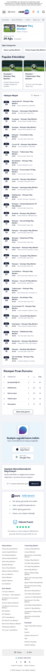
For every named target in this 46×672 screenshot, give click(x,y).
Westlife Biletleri (7, 565)
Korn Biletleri (6, 584)
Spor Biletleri (6, 588)
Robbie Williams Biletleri (10, 571)
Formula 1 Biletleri (8, 592)
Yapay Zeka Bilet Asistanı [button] (33, 626)
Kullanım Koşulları (31, 642)
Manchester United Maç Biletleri (33, 556)
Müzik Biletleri (7, 546)
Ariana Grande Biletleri (10, 549)
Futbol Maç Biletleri (31, 546)
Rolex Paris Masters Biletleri (11, 624)
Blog (26, 629)
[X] (21, 662)
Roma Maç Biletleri (31, 570)
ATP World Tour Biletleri (10, 620)
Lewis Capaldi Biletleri (9, 552)
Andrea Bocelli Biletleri (10, 558)
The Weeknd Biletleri (9, 555)
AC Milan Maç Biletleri (32, 563)
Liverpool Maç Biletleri (32, 549)
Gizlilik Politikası (30, 645)
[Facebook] (16, 662)
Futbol (28, 20)
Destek (27, 632)
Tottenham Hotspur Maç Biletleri (33, 612)
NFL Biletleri (6, 611)
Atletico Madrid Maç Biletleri (32, 573)
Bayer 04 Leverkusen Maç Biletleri (33, 578)
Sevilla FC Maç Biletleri (32, 608)
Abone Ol (35, 484)
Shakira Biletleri (7, 581)
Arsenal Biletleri (30, 552)
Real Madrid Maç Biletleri (33, 605)
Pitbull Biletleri (7, 577)
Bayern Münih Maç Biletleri (34, 583)
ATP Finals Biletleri (8, 617)
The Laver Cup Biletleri (10, 630)
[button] (38, 12)
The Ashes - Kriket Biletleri (11, 595)
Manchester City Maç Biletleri (32, 601)
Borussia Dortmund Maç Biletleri (33, 586)
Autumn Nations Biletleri (10, 603)
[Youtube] (25, 662)
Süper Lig (36, 20)
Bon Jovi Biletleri (7, 574)
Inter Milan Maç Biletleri (33, 594)
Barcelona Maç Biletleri (32, 591)
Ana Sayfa (5, 20)
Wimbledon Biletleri (9, 627)
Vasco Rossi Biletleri (9, 568)
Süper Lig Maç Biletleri (12, 50)
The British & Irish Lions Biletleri (10, 607)
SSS (26, 639)
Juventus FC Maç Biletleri (33, 597)
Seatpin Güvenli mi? (31, 635)
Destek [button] (12, 12)
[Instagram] (29, 662)
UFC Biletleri (6, 614)
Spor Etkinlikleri (17, 20)
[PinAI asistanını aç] (33, 11)
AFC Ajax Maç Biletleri (32, 566)
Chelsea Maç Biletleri (32, 560)
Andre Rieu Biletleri (8, 562)
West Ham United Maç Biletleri (32, 617)
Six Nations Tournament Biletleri (10, 599)
